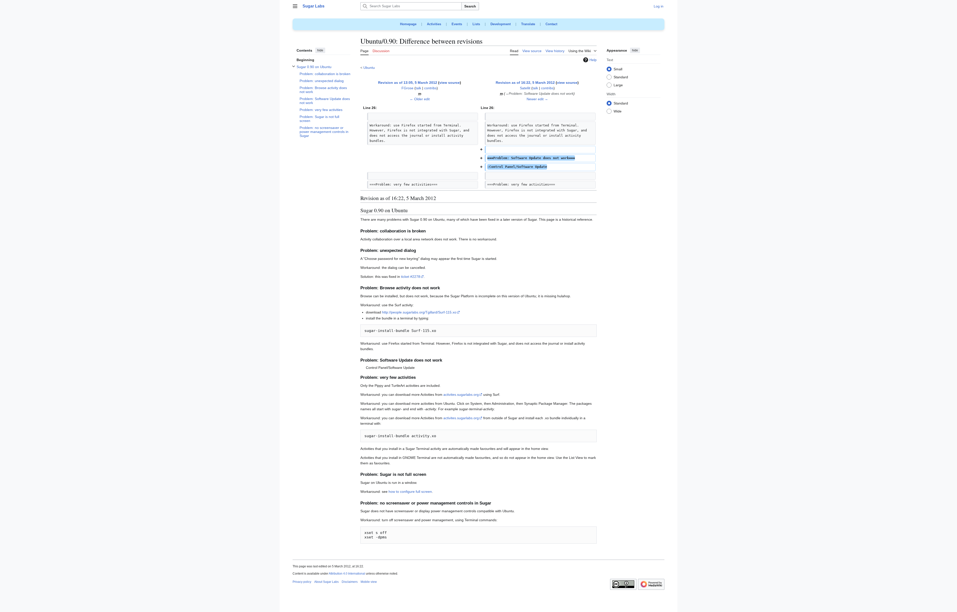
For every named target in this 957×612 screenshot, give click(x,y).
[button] (295, 6)
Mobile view (369, 582)
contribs (430, 88)
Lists (476, 24)
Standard (621, 77)
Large (618, 85)
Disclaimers (350, 582)
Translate (528, 24)
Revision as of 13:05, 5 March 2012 (407, 83)
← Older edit (420, 99)
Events (457, 24)
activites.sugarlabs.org (461, 395)
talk (418, 88)
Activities (434, 24)
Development (500, 24)
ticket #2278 (410, 277)
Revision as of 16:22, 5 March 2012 (525, 83)
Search (470, 6)
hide (320, 50)
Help (593, 60)
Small (618, 69)
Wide (618, 111)
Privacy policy (302, 582)
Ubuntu (369, 68)
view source (449, 83)
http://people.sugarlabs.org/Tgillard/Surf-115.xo (419, 312)
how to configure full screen (410, 492)
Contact (551, 24)
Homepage (408, 24)
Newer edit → (537, 99)
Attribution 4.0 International (347, 573)
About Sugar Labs (326, 582)
